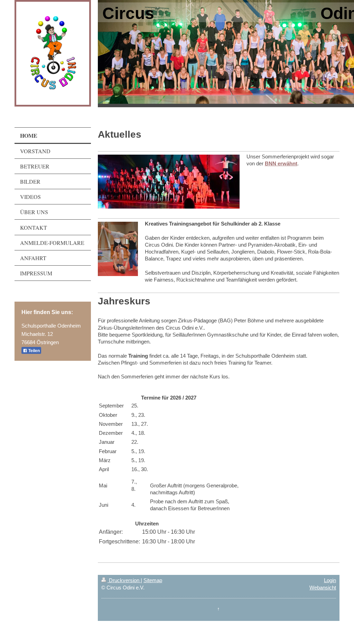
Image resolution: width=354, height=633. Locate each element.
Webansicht (322, 587)
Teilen (33, 350)
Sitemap (152, 580)
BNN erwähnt (281, 163)
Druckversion (124, 580)
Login (330, 580)
